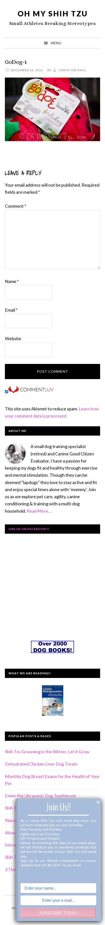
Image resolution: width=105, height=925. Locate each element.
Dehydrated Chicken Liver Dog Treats (41, 764)
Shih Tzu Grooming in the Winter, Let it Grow (47, 751)
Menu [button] (56, 43)
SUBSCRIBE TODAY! (58, 913)
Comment (15, 206)
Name (12, 281)
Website (13, 338)
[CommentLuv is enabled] (30, 391)
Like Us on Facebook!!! (29, 529)
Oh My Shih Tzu (53, 13)
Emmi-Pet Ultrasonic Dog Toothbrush (40, 795)
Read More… (39, 511)
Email (11, 310)
